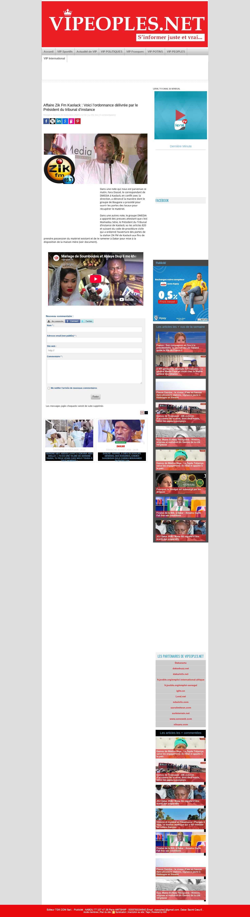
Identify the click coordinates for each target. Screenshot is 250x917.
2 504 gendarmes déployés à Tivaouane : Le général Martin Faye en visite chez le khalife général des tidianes (179, 371)
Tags (148, 912)
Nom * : (50, 325)
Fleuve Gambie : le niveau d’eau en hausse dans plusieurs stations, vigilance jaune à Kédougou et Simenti (179, 395)
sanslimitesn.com (181, 707)
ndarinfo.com (180, 702)
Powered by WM (159, 912)
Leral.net (181, 696)
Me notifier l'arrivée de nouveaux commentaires (74, 388)
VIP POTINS (155, 51)
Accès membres (91, 912)
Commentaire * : (55, 356)
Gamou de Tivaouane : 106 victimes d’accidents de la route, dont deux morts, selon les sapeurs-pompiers (178, 418)
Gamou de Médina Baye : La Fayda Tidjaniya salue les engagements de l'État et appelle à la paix (179, 466)
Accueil (48, 51)
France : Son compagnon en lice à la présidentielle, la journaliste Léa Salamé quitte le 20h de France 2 (177, 348)
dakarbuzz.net (181, 668)
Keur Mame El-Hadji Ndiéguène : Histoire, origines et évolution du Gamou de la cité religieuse (178, 442)
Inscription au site (136, 912)
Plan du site (105, 912)
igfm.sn (180, 690)
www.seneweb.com (181, 718)
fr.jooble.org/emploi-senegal (180, 685)
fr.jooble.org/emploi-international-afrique (180, 679)
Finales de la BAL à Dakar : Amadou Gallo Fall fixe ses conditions (178, 514)
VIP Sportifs (65, 51)
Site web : (51, 346)
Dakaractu (181, 662)
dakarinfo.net (180, 674)
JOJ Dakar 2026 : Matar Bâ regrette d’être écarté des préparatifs (177, 537)
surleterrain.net (181, 713)
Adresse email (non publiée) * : (62, 336)
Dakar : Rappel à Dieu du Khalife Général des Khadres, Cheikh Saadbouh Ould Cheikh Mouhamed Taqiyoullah (122, 456)
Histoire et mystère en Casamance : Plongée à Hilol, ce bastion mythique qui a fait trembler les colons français (180, 824)
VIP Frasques (135, 51)
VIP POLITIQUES (111, 51)
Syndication (120, 912)
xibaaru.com (181, 724)
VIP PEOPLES (176, 51)
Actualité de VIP (87, 51)
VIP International (54, 58)
